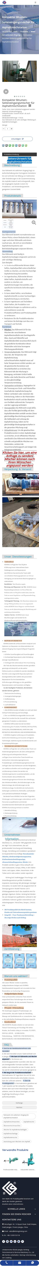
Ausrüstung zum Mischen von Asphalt (17, 1141)
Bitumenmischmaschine (12, 1126)
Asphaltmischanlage (11, 1133)
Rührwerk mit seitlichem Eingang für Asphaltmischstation (16, 1116)
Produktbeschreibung (11, 154)
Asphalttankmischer (10, 1137)
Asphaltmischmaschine (12, 1122)
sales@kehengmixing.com (18, 1231)
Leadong (8, 1258)
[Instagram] (18, 1241)
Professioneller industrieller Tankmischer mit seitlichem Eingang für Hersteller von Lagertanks (10, 1170)
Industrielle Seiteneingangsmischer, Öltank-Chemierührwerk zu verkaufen (28, 1170)
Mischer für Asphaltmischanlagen (15, 1130)
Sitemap (22, 1255)
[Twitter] (11, 1241)
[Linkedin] (7, 1241)
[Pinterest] (22, 1241)
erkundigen (16, 139)
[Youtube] (15, 1241)
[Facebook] (3, 1241)
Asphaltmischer (29, 1122)
